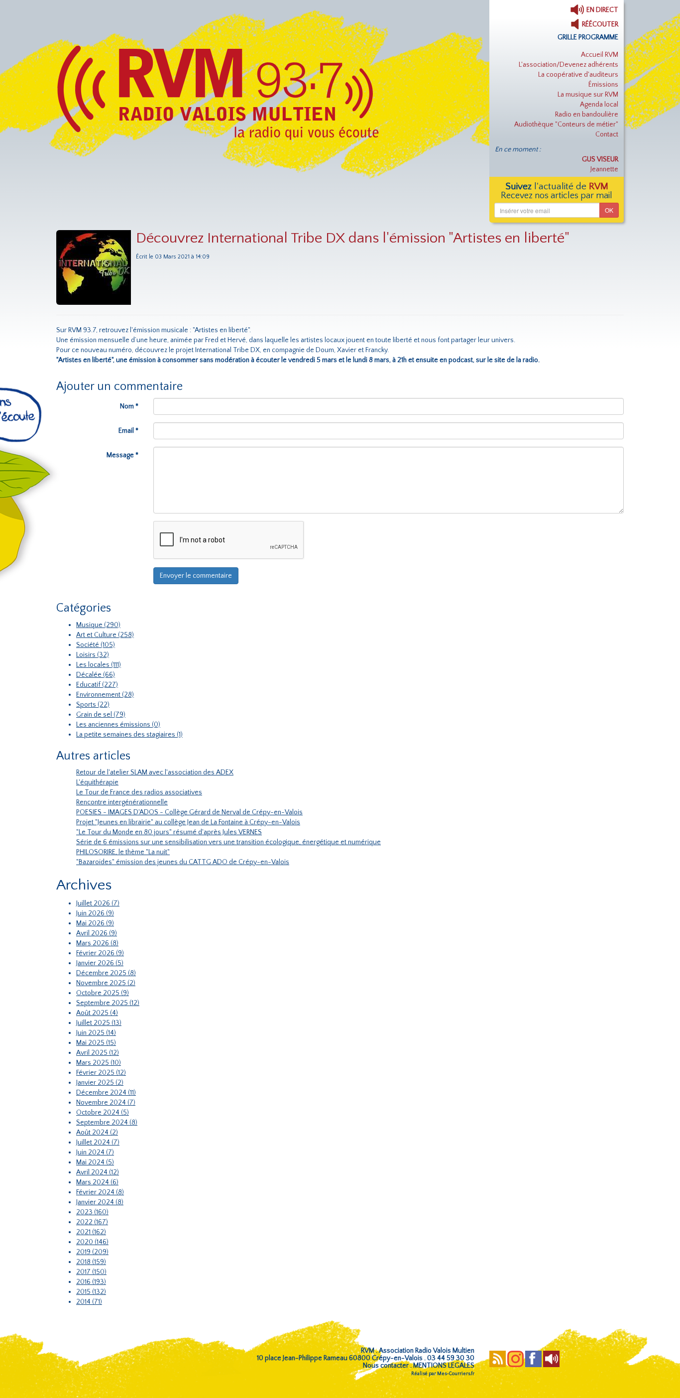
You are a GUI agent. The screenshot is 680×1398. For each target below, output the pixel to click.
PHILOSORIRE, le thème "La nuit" (123, 852)
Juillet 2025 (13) (98, 1023)
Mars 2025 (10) (98, 1063)
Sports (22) (93, 705)
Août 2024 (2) (97, 1133)
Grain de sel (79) (100, 715)
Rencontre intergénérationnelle (122, 802)
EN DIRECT (601, 10)
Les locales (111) (98, 665)
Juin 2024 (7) (95, 1152)
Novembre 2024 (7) (105, 1103)
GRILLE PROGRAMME (588, 37)
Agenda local (599, 105)
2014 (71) (89, 1302)
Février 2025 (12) (101, 1073)
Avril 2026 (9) (96, 933)
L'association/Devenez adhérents (568, 65)
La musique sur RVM (588, 95)
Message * (122, 455)
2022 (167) (92, 1222)
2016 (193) (91, 1282)
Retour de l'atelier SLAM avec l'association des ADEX (154, 772)
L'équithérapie (97, 782)
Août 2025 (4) (97, 1013)
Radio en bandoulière (586, 115)
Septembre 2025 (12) (107, 1003)
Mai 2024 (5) (95, 1162)
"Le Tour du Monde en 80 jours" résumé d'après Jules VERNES (169, 832)
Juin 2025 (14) (96, 1033)
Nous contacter (386, 1366)
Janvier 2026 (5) (99, 963)
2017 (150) (91, 1272)
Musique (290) (98, 625)
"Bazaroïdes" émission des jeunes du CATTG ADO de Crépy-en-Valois (182, 862)
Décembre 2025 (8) (106, 973)
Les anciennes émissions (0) (118, 725)
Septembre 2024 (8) (106, 1123)
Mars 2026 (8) (97, 943)
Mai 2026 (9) (95, 923)
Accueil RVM (599, 55)
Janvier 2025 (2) (99, 1083)
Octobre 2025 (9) (102, 993)
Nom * (129, 406)
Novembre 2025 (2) (105, 983)
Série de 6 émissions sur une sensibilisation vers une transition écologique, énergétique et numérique (228, 842)
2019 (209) (92, 1252)
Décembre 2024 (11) (106, 1093)
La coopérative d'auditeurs (578, 75)
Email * (128, 431)
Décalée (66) (95, 675)
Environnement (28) (105, 695)
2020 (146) (92, 1242)
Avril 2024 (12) (97, 1172)
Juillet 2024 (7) (97, 1142)
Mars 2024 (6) (97, 1182)
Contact (606, 134)
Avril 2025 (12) (97, 1053)
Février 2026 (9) (100, 953)
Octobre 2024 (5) (102, 1113)
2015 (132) (91, 1292)
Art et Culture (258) (105, 635)
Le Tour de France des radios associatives (139, 792)
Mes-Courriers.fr (455, 1374)
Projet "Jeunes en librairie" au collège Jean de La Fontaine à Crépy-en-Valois (188, 822)
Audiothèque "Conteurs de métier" (566, 124)
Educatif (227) (97, 685)
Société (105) (95, 645)
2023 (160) (92, 1212)
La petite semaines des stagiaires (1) (129, 735)
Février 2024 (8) (100, 1192)
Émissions (603, 85)
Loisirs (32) (92, 655)
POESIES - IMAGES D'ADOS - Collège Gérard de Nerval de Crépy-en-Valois (189, 812)
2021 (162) (91, 1232)
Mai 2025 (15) (96, 1043)
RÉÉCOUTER (599, 24)
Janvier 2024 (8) (99, 1202)
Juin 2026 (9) (95, 913)
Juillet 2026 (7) (97, 903)
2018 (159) (91, 1262)
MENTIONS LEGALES (443, 1366)
